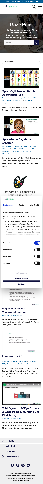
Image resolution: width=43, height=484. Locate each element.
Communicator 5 (7, 98)
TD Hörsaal (15, 103)
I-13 (34, 98)
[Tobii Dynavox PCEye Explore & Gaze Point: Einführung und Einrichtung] (21, 393)
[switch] (37, 249)
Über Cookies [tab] (35, 205)
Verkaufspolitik (12, 478)
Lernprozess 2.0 (12, 356)
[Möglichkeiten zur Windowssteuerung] (21, 294)
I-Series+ (21, 148)
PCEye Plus (6, 103)
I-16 (3, 100)
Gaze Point (27, 98)
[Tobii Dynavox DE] (10, 6)
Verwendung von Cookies (25, 478)
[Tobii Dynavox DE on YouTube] (28, 466)
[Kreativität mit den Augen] (21, 184)
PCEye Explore (17, 100)
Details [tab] (21, 205)
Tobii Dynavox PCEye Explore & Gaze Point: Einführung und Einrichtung (21, 412)
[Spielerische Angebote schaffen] (21, 126)
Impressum (15, 480)
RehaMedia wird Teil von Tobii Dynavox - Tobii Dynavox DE (21, 1)
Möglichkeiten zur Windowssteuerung (14, 310)
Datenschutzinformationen (28, 475)
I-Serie (9, 100)
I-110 (35, 146)
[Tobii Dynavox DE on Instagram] (17, 466)
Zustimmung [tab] (8, 205)
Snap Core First (26, 151)
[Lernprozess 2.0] (21, 342)
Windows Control (26, 103)
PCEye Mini (28, 100)
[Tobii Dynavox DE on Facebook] (12, 466)
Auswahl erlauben (21, 278)
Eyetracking (18, 98)
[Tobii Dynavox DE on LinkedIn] (23, 466)
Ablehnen (21, 284)
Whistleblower (24, 480)
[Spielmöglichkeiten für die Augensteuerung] (21, 78)
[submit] (36, 42)
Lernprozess (23, 361)
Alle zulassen (22, 273)
